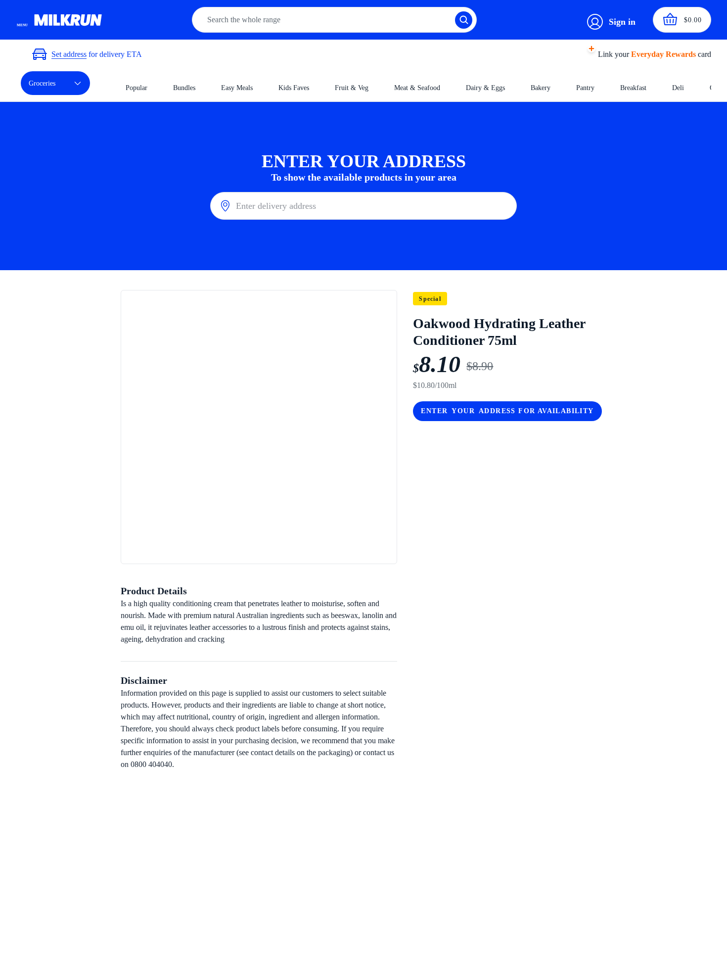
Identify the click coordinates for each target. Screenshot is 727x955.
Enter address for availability (507, 411)
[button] (641, 54)
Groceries (42, 83)
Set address (69, 54)
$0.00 (693, 20)
